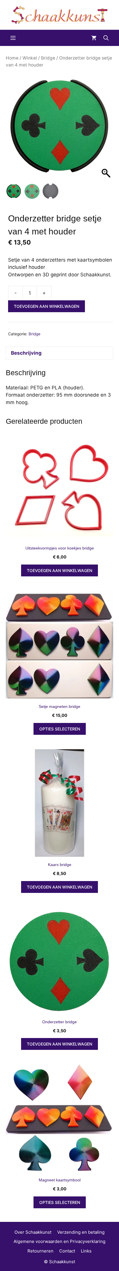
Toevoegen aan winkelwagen (46, 306)
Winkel (30, 58)
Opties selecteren (59, 728)
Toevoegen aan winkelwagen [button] (59, 570)
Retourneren (40, 1251)
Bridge (48, 58)
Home (12, 58)
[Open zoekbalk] (106, 38)
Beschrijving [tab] (26, 353)
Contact (67, 1251)
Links (86, 1251)
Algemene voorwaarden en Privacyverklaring (59, 1241)
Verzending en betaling (81, 1232)
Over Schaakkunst (32, 1232)
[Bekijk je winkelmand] (94, 38)
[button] (106, 129)
